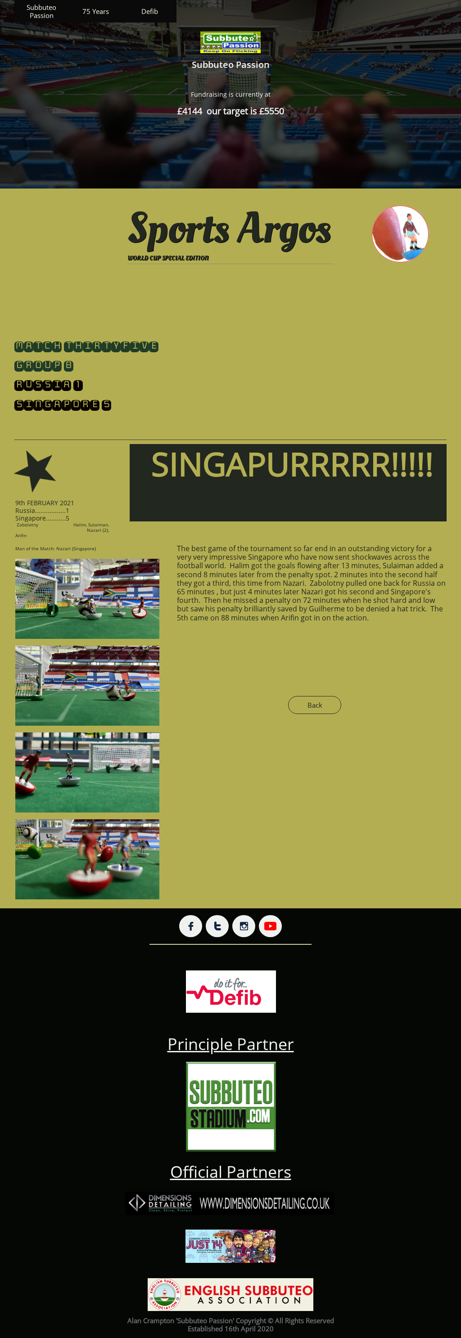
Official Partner (227, 1172)
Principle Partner (230, 1044)
